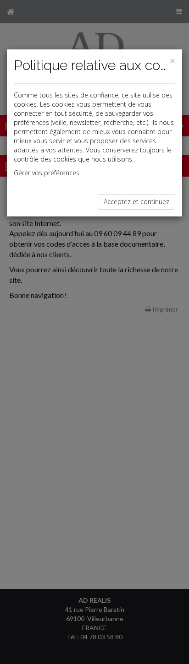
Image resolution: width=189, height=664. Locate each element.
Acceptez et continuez (136, 201)
